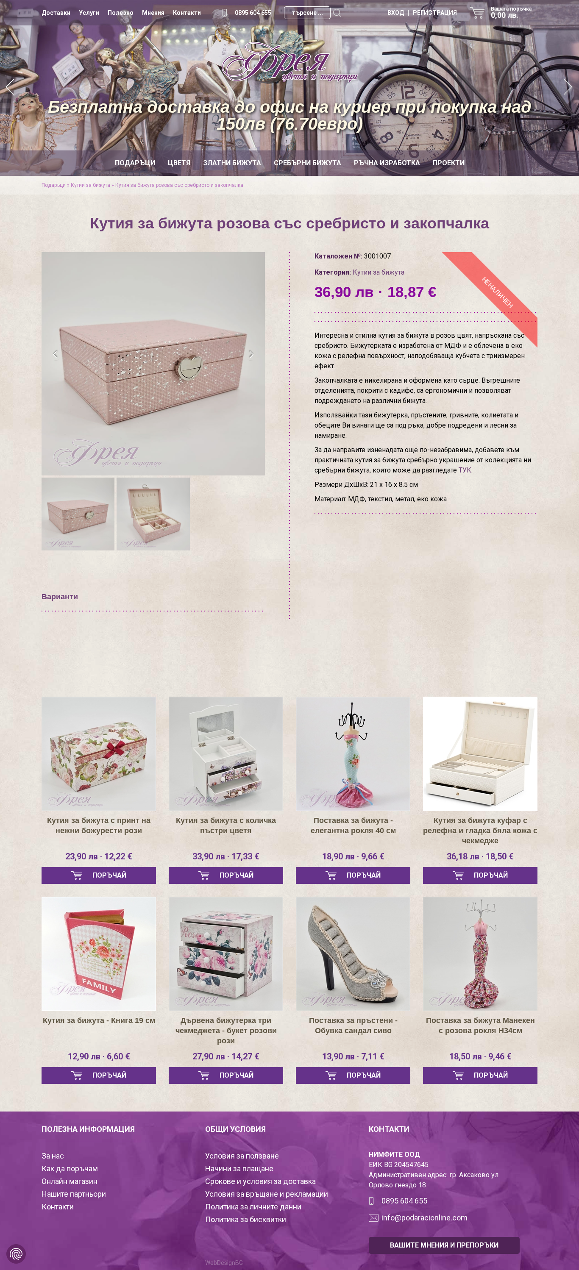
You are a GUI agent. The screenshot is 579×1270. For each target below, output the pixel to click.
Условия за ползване (242, 1155)
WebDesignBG (224, 1263)
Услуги (89, 12)
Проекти (449, 163)
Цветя (179, 163)
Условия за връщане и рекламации (266, 1193)
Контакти (187, 12)
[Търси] (337, 12)
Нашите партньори (74, 1193)
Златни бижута (232, 163)
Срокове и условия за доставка (260, 1181)
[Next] (568, 88)
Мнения (153, 12)
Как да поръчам (70, 1168)
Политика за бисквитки (245, 1219)
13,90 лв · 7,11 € (353, 1056)
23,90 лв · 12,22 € (98, 856)
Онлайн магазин (69, 1181)
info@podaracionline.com (424, 1217)
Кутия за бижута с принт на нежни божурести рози (98, 825)
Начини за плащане (239, 1168)
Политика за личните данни (253, 1206)
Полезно (121, 12)
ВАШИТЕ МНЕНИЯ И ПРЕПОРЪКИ (444, 1245)
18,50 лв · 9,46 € (480, 1056)
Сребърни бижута (307, 163)
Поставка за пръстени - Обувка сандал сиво (353, 1025)
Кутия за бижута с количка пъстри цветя (226, 825)
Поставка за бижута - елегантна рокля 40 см (353, 825)
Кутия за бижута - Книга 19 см (99, 1020)
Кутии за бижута (90, 185)
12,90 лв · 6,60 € (99, 1056)
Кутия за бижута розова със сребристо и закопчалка (179, 185)
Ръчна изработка (387, 163)
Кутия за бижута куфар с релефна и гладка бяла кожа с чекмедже (480, 830)
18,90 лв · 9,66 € (353, 856)
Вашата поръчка (511, 12)
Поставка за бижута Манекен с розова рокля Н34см (480, 1025)
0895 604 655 (253, 12)
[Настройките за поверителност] (16, 1254)
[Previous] (10, 88)
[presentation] (55, 354)
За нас (53, 1155)
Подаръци (135, 163)
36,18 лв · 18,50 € (480, 856)
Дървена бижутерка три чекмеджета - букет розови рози (226, 1030)
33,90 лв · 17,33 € (225, 856)
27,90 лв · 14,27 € (225, 1056)
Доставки (56, 12)
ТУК (465, 470)
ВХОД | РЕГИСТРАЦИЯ (422, 12)
